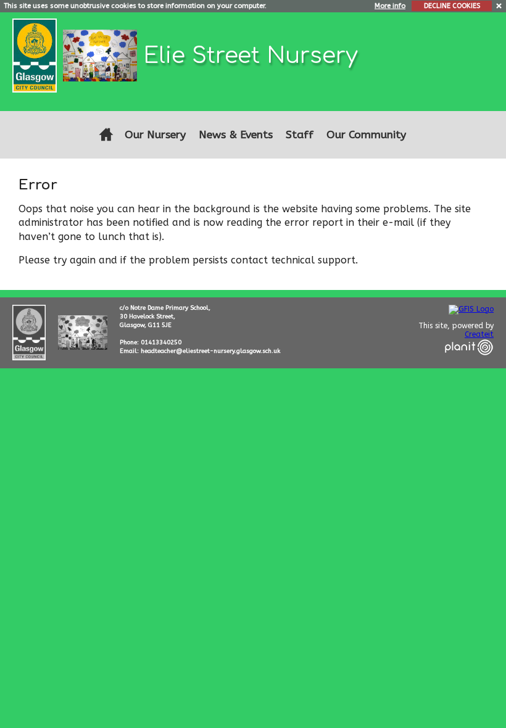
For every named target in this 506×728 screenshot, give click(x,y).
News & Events (236, 134)
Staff (299, 134)
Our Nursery (155, 134)
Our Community (366, 134)
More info (390, 6)
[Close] (500, 5)
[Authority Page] (36, 54)
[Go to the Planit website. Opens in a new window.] (469, 362)
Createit (479, 334)
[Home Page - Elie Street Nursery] (106, 135)
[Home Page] (101, 54)
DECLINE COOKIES (452, 6)
